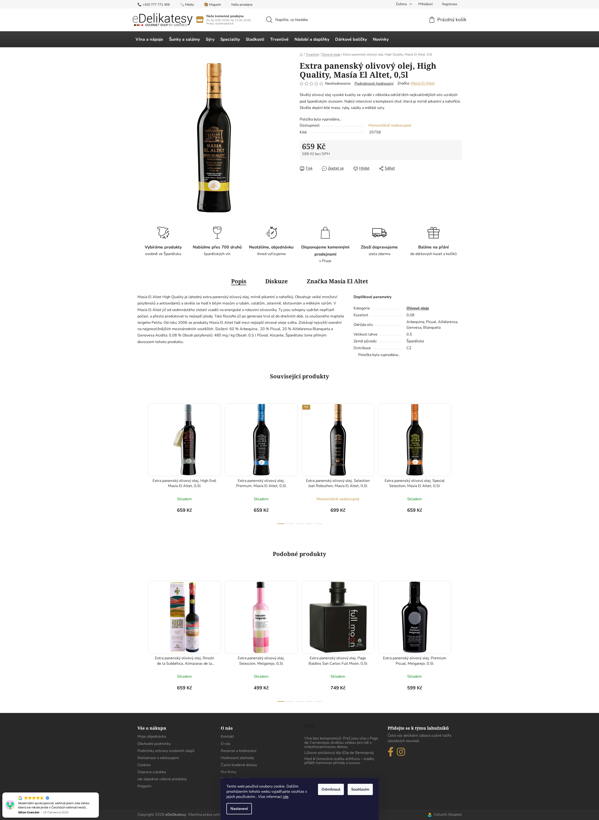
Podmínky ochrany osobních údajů (165, 750)
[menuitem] (149, 39)
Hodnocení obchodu (237, 757)
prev (141, 462)
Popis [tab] (238, 281)
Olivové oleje (417, 308)
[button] (98, 792)
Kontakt (227, 736)
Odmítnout (331, 789)
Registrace (449, 4)
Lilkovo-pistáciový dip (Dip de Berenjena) (339, 753)
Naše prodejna (241, 4)
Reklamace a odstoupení (158, 757)
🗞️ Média (187, 4)
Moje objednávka (151, 736)
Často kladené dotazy (239, 765)
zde (286, 796)
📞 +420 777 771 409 (153, 4)
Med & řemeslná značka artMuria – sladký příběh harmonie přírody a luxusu (339, 761)
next (458, 462)
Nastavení (239, 808)
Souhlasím (360, 789)
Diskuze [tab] (276, 281)
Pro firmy (228, 772)
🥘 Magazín (212, 4)
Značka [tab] (337, 281)
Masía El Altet (423, 83)
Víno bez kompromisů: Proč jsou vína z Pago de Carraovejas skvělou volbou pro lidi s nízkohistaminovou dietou (341, 742)
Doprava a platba (151, 772)
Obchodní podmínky (154, 743)
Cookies (144, 765)
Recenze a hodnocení (238, 750)
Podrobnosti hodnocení (374, 83)
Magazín (144, 786)
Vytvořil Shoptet (448, 814)
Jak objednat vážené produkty (162, 779)
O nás (225, 743)
